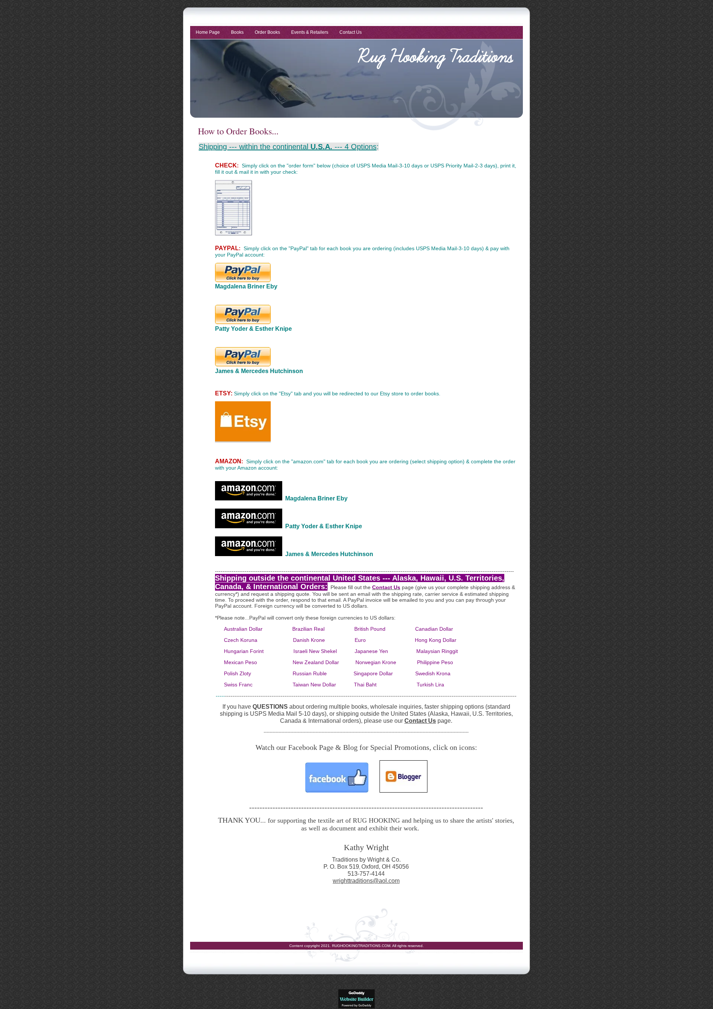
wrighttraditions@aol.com (366, 881)
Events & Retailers (309, 32)
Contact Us (350, 32)
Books (237, 32)
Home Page (208, 32)
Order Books (267, 32)
